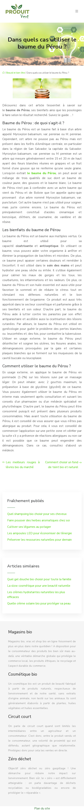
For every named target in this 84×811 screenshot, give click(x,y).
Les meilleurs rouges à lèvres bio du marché (23, 464)
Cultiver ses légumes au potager (29, 527)
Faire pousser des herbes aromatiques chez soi (38, 520)
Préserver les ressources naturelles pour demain (39, 540)
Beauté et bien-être (15, 72)
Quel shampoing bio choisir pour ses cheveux (37, 514)
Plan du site (42, 808)
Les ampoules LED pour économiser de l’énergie (39, 533)
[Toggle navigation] (76, 11)
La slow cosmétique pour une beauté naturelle (38, 586)
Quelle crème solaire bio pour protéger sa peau (39, 603)
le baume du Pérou (41, 173)
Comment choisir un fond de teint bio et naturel (61, 464)
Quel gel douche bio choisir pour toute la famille (39, 579)
